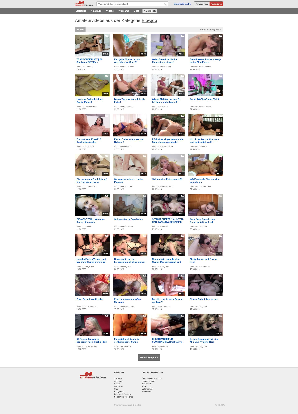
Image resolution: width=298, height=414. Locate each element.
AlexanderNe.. (205, 266)
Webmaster (146, 392)
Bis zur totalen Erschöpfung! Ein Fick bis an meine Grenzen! (92, 182)
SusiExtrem (166, 67)
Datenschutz (147, 389)
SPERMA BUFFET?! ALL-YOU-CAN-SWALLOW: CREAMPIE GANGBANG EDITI (168, 222)
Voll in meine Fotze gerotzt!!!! (167, 179)
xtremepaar (166, 306)
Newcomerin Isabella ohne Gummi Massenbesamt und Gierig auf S (166, 262)
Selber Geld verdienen (123, 397)
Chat (136, 10)
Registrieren (216, 4)
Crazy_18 (90, 147)
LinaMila (164, 227)
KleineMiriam (128, 67)
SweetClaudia (167, 187)
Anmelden (203, 4)
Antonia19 (203, 147)
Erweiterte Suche (182, 4)
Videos (110, 10)
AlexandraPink (205, 187)
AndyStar (89, 67)
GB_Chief (203, 227)
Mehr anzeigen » (149, 357)
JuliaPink (127, 346)
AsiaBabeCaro (167, 147)
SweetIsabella (91, 107)
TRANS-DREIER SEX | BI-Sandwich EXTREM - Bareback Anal (89, 62)
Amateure (96, 10)
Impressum (146, 384)
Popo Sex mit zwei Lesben (90, 299)
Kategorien (150, 10)
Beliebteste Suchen (122, 394)
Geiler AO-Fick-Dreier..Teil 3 (204, 99)
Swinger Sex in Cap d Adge (128, 219)
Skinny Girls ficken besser (204, 299)
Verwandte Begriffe (210, 29)
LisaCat (164, 107)
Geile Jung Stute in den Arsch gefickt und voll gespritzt (202, 222)
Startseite (81, 10)
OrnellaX (127, 147)
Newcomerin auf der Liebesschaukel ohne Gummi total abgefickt (129, 262)
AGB (144, 386)
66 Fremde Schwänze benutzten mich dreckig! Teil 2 (92, 342)
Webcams (123, 10)
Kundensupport (148, 381)
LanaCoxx (127, 187)
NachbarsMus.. (205, 67)
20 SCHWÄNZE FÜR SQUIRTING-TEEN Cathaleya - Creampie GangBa (167, 342)
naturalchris (128, 227)
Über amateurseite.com (152, 378)
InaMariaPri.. (91, 187)
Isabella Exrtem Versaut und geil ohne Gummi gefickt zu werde (91, 262)
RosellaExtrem (205, 107)
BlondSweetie (129, 107)
